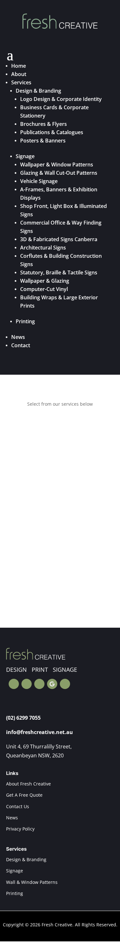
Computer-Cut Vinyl (44, 289)
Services (21, 82)
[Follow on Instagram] (26, 684)
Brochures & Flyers (43, 123)
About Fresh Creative (28, 784)
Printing (25, 321)
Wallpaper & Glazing (44, 280)
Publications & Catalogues (51, 132)
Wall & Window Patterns (32, 882)
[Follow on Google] (52, 684)
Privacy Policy (20, 829)
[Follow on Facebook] (14, 684)
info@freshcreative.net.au (39, 732)
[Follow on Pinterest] (39, 684)
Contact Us (17, 806)
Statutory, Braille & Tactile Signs (58, 272)
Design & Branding (38, 90)
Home (18, 65)
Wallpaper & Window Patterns (56, 164)
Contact (20, 345)
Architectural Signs (43, 247)
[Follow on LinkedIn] (65, 684)
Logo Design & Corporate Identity (61, 99)
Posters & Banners (43, 140)
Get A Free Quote (24, 795)
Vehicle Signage (39, 181)
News (18, 337)
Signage (25, 156)
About (18, 74)
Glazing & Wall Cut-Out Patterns (58, 172)
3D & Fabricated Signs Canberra (58, 239)
